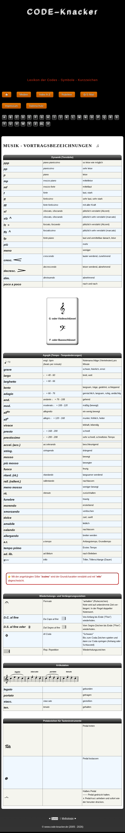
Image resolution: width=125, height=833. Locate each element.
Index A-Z (44, 94)
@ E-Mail (88, 94)
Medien (24, 94)
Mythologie (68, 818)
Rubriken (67, 94)
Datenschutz (36, 105)
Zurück (55, 818)
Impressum (11, 105)
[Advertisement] (62, 41)
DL (41, 124)
